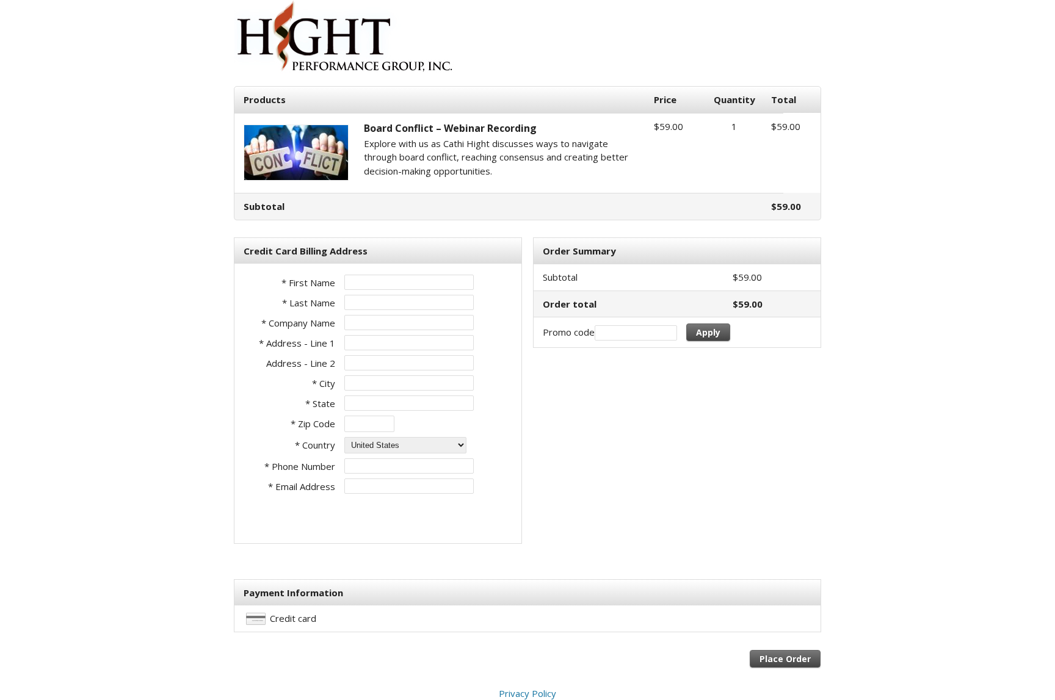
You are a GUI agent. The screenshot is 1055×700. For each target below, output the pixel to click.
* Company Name (298, 323)
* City (323, 383)
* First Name (308, 282)
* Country (315, 445)
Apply (708, 332)
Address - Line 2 (300, 363)
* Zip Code (313, 423)
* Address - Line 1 (297, 343)
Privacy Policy (527, 693)
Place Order (785, 659)
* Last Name (308, 303)
